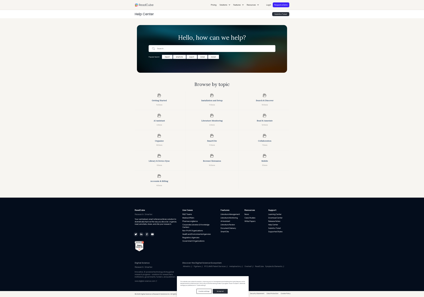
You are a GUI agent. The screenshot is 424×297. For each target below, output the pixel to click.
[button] (136, 234)
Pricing (213, 5)
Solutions (223, 5)
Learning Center (275, 214)
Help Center (144, 14)
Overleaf (248, 266)
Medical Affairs (188, 218)
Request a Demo (281, 5)
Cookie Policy (285, 293)
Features (237, 5)
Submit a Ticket (274, 228)
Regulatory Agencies (190, 237)
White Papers (250, 221)
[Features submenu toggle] (243, 4)
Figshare (197, 266)
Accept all (220, 291)
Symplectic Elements (273, 266)
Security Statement (257, 293)
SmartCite (225, 231)
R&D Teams (187, 214)
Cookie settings (204, 291)
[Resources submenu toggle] (258, 4)
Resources (251, 5)
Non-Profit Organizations (192, 230)
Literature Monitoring (229, 218)
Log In (268, 5)
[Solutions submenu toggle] (229, 4)
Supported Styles (275, 231)
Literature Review (228, 224)
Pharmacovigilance (190, 221)
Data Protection (272, 293)
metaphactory (235, 266)
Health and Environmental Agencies (196, 234)
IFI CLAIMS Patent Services (215, 266)
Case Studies (249, 218)
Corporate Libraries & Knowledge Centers (195, 225)
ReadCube (259, 266)
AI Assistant (225, 221)
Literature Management (230, 214)
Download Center (275, 218)
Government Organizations (193, 241)
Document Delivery (228, 228)
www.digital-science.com (145, 281)
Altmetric (187, 266)
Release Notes (274, 221)
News (246, 214)
